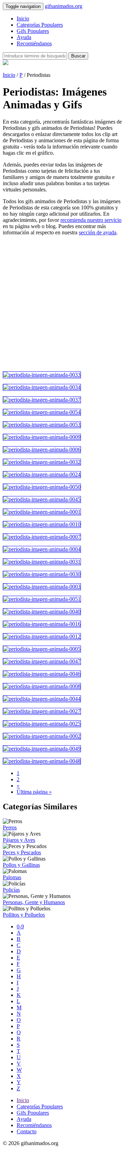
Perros (10, 827)
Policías (11, 890)
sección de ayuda (97, 232)
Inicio (23, 18)
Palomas (12, 877)
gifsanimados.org (63, 6)
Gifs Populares (33, 31)
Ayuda (24, 37)
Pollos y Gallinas (21, 865)
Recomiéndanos (34, 43)
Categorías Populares (40, 25)
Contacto (26, 1131)
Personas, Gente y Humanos (34, 902)
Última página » (34, 792)
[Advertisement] (62, 303)
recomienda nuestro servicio (91, 220)
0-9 (20, 926)
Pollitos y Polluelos (24, 915)
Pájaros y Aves (19, 840)
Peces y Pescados (22, 852)
